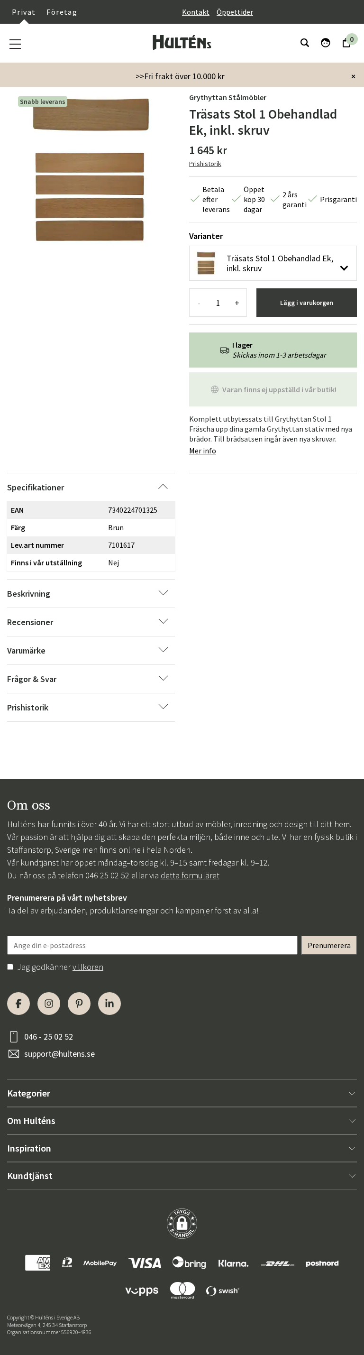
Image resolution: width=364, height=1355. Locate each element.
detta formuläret (190, 875)
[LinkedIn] (109, 1003)
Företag (61, 12)
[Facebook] (18, 1003)
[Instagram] (48, 1003)
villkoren (88, 966)
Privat (24, 12)
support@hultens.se (59, 1053)
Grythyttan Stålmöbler (227, 97)
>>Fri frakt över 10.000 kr (180, 76)
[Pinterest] (79, 1003)
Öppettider (235, 12)
